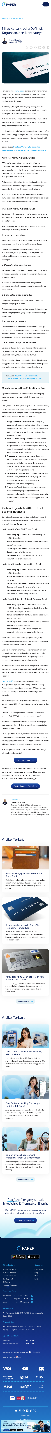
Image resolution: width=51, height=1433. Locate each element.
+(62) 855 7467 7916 (21, 1299)
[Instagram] (39, 47)
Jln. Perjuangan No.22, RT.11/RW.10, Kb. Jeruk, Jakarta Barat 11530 (23, 1314)
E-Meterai (6, 1282)
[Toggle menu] (45, 4)
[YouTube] (35, 47)
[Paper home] (9, 4)
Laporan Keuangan (10, 1285)
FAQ (36, 1279)
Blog (36, 1273)
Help (36, 1276)
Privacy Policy (25, 1415)
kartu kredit (19, 91)
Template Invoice (9, 1276)
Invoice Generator (9, 1270)
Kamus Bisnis (39, 1270)
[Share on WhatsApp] (31, 47)
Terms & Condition (25, 1419)
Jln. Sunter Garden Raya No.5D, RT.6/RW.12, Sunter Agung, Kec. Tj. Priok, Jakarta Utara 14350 (22, 1328)
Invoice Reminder (9, 1273)
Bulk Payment (8, 1279)
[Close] (48, 1422)
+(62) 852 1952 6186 (21, 1296)
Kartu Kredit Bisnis (16, 18)
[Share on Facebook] (43, 47)
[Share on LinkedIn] (48, 47)
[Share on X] (27, 47)
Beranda (5, 18)
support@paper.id (22, 1302)
